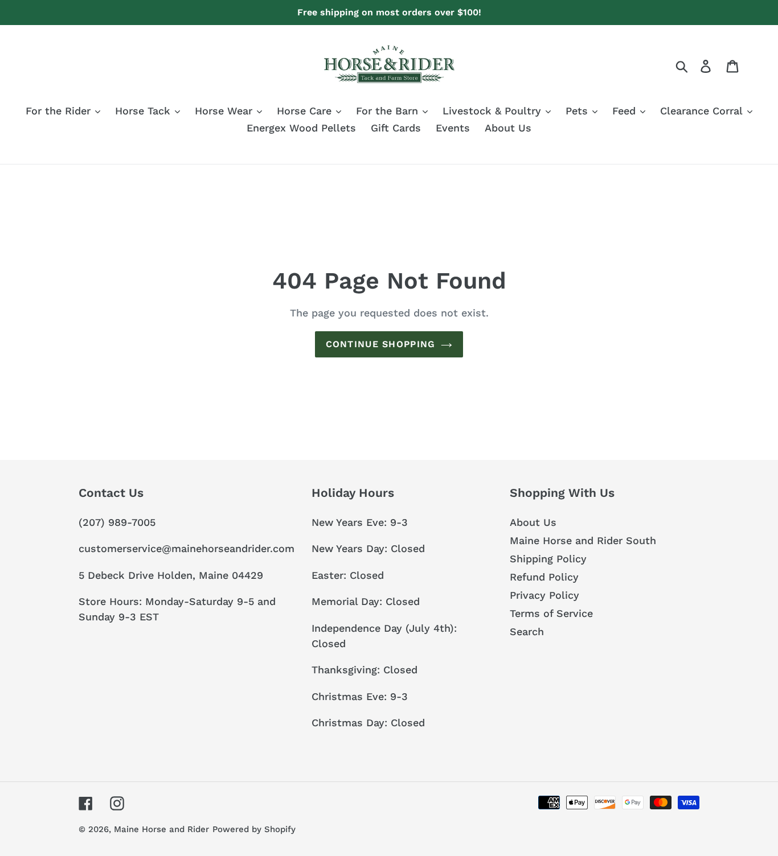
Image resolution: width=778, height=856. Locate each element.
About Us (533, 522)
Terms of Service (551, 613)
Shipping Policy (548, 559)
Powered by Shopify (254, 829)
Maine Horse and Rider (161, 829)
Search (527, 631)
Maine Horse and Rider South (583, 540)
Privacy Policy (544, 595)
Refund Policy (544, 577)
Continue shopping (381, 344)
